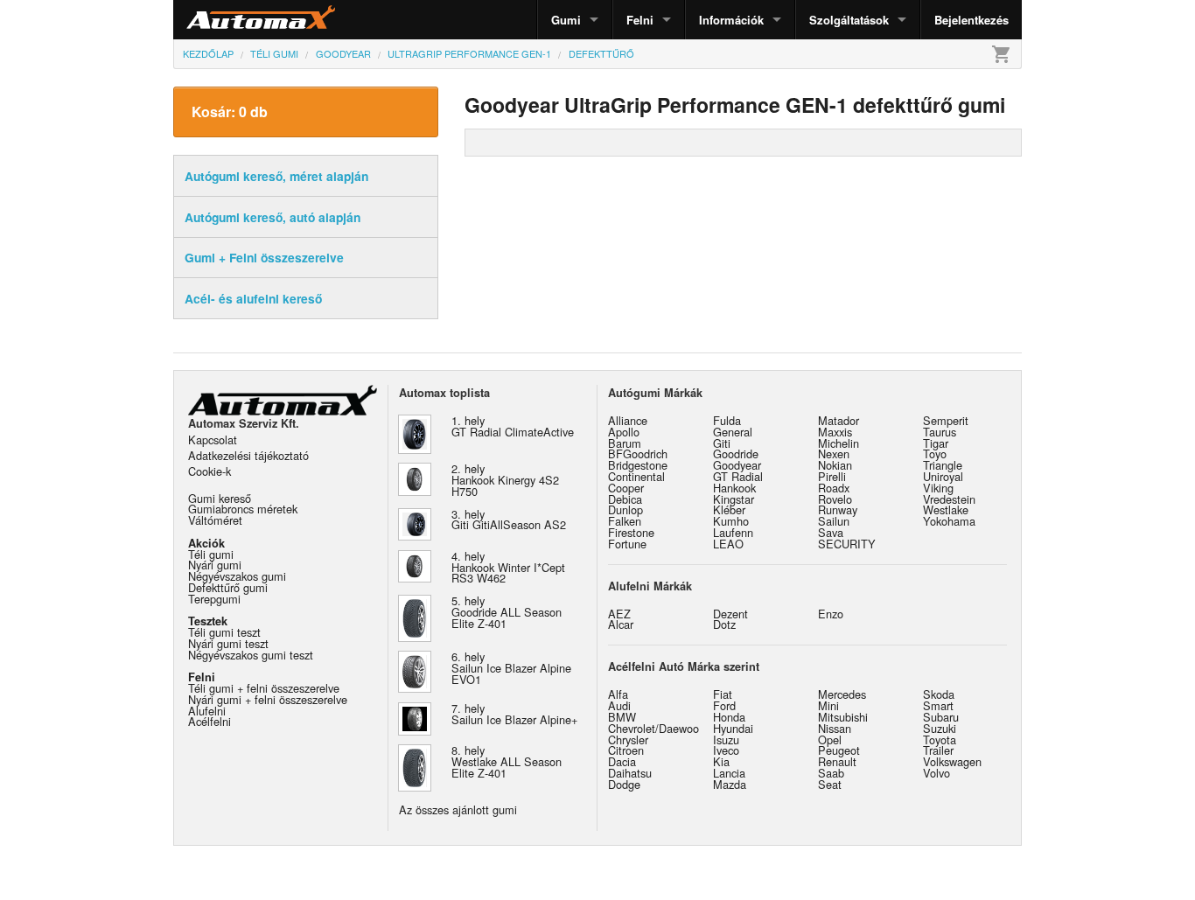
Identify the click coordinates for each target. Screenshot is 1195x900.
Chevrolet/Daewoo (653, 728)
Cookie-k (209, 471)
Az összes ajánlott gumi (458, 809)
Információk (731, 19)
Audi (619, 705)
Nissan (834, 728)
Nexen (833, 453)
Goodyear (737, 465)
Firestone (631, 532)
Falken (624, 521)
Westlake (945, 509)
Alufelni (207, 710)
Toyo (935, 453)
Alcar (620, 624)
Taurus (939, 431)
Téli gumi (211, 554)
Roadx (833, 487)
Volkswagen (952, 761)
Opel (830, 739)
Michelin (838, 443)
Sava (830, 532)
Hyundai (733, 728)
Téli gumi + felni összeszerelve (263, 688)
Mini (828, 705)
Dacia (622, 761)
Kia (721, 761)
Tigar (935, 443)
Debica (625, 499)
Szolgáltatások (849, 19)
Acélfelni (209, 721)
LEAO (728, 543)
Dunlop (625, 509)
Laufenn (733, 532)
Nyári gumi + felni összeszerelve (267, 699)
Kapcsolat (212, 439)
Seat (830, 784)
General (732, 431)
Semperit (945, 420)
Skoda (938, 694)
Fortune (627, 543)
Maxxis (835, 431)
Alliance (627, 420)
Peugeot (839, 750)
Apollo (623, 431)
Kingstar (733, 499)
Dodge (624, 784)
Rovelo (835, 499)
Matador (838, 420)
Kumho (731, 521)
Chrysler (628, 739)
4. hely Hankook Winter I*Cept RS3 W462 (508, 567)
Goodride (735, 453)
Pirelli (832, 476)
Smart (938, 705)
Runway (837, 509)
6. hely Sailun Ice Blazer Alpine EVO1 (511, 667)
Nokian (835, 465)
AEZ (619, 613)
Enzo (830, 613)
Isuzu (726, 739)
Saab (831, 772)
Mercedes (842, 694)
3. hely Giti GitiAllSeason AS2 (508, 520)
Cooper (626, 487)
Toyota (939, 739)
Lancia (729, 772)
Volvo (936, 772)
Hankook (734, 487)
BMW (622, 716)
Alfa (618, 694)
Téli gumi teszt (224, 632)
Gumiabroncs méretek (242, 508)
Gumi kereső (219, 498)
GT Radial (738, 476)
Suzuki (939, 728)
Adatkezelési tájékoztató (248, 455)
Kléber (729, 509)
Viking (938, 487)
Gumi (566, 19)
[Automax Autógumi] (217, 19)
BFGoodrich (637, 453)
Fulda (727, 420)
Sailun (833, 521)
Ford (724, 705)
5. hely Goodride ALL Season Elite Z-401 (506, 611)
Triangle (942, 465)
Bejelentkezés (971, 19)
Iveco (726, 750)
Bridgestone (637, 465)
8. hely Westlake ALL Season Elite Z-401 (506, 761)
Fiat (722, 694)
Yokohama (949, 521)
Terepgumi (214, 598)
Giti (721, 443)
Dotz (724, 624)
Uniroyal (943, 476)
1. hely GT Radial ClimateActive (512, 426)
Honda (729, 716)
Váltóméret (215, 520)
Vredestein (949, 499)
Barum (624, 443)
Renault (837, 761)
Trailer (938, 750)
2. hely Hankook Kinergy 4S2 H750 (505, 479)
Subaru (941, 716)
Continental (636, 476)
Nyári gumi (214, 564)
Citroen (626, 750)
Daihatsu (630, 772)
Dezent (730, 613)
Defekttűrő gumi (228, 587)
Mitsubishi (843, 716)
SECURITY (847, 543)
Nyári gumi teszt (228, 643)
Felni (639, 19)
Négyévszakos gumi (237, 576)
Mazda (729, 784)
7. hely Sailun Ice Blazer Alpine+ (514, 714)
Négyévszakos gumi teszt (250, 654)
